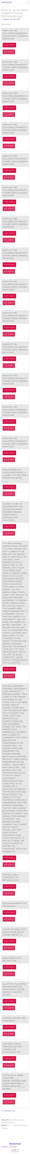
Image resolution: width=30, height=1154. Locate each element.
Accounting (6, 1111)
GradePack (6, 2)
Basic (11, 1111)
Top (15, 1150)
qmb (14, 1111)
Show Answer (9, 45)
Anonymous (6, 19)
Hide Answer (9, 52)
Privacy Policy (5, 1147)
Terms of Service (12, 1147)
